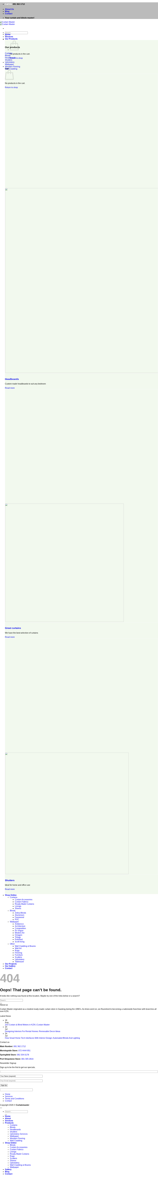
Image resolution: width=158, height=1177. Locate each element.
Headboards (15, 1129)
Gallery (8, 1169)
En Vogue (19, 931)
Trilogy (18, 937)
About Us (9, 9)
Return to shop (16, 58)
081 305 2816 (27, 1059)
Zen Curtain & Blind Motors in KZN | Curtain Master (27, 1025)
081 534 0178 (23, 1055)
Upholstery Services (19, 1134)
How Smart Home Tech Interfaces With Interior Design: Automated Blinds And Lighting (42, 1038)
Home (7, 34)
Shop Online (11, 895)
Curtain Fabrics (21, 902)
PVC (17, 919)
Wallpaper (14, 922)
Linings (18, 906)
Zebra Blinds (20, 913)
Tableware (19, 962)
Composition (20, 928)
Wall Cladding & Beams (25, 946)
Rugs (17, 950)
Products (9, 1123)
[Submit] (1, 1003)
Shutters (13, 1132)
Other (12, 944)
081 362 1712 (19, 4)
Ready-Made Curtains (24, 904)
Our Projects (11, 964)
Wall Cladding (16, 1141)
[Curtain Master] (7, 23)
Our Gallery (10, 966)
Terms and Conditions (14, 1099)
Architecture (20, 926)
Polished (19, 939)
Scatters (18, 957)
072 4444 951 (24, 1051)
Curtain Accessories (23, 899)
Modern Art (19, 933)
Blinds (12, 911)
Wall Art (18, 948)
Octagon (18, 935)
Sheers (18, 908)
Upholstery (19, 959)
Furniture (19, 955)
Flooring (18, 953)
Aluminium (19, 915)
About (8, 1118)
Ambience (19, 924)
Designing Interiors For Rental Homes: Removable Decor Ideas (32, 1031)
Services (9, 37)
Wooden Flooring (17, 1138)
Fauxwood (19, 917)
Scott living (19, 942)
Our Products (11, 39)
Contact (8, 14)
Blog (7, 11)
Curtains (13, 897)
